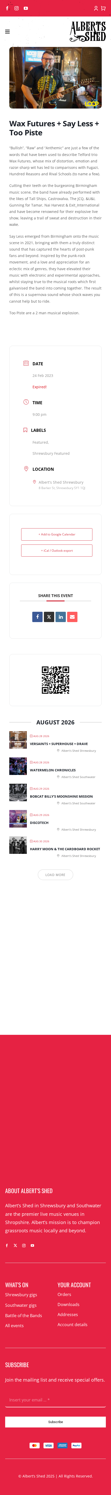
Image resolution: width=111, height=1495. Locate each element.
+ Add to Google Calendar (56, 534)
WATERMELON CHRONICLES (53, 770)
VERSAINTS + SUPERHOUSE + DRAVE (59, 743)
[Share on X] (49, 617)
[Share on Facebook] (37, 617)
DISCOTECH (39, 822)
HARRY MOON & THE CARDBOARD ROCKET (65, 849)
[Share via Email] (72, 617)
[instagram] (16, 8)
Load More (55, 875)
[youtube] (26, 8)
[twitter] (15, 1245)
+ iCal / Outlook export (57, 550)
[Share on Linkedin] (61, 617)
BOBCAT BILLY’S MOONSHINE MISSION (61, 796)
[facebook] (7, 8)
